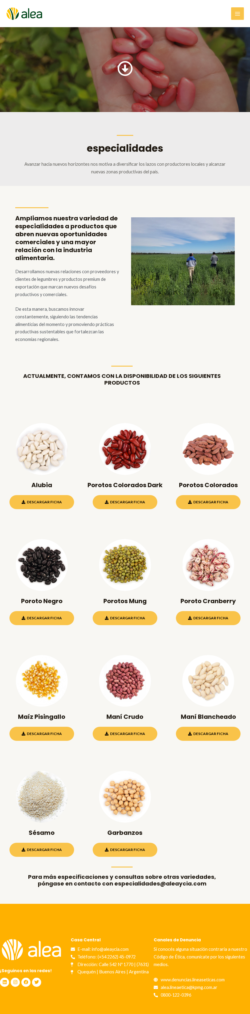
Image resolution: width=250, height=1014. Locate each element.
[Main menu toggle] (237, 13)
